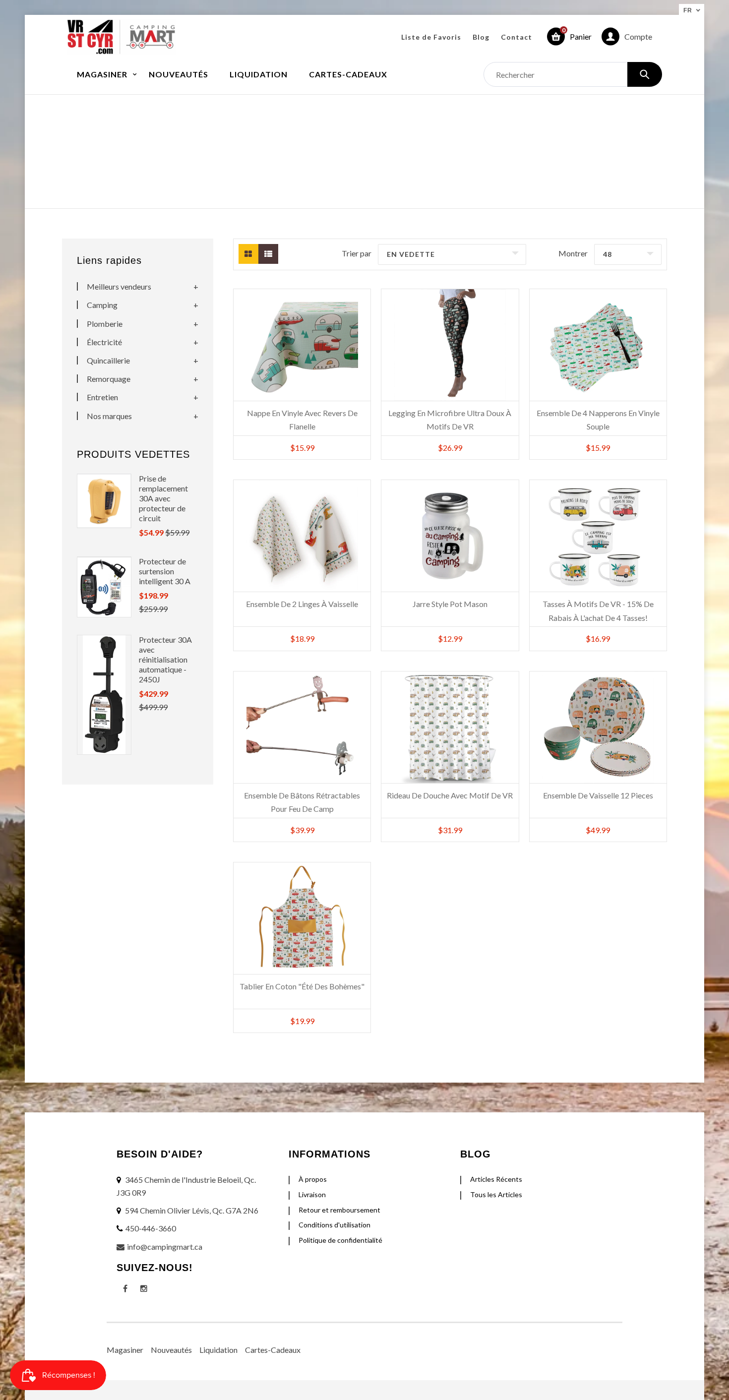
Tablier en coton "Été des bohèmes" (302, 986)
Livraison (312, 1194)
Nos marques (109, 416)
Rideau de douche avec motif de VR (450, 795)
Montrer (573, 253)
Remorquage (108, 378)
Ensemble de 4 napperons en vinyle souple (598, 419)
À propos (313, 1179)
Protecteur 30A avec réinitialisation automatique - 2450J (165, 659)
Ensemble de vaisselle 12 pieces (598, 795)
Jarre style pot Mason (450, 604)
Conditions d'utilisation (334, 1224)
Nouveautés (171, 1349)
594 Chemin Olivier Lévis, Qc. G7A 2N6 (191, 1210)
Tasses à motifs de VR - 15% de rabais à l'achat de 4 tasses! (598, 610)
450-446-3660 (150, 1228)
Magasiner (125, 1349)
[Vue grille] (248, 254)
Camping (102, 304)
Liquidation (218, 1349)
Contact (516, 37)
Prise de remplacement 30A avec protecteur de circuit (163, 498)
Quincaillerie (108, 360)
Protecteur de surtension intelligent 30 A (164, 571)
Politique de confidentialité (340, 1240)
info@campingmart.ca (164, 1246)
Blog (481, 37)
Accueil (315, 141)
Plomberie (104, 323)
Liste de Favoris (431, 37)
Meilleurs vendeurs (119, 286)
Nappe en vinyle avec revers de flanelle (302, 419)
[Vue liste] (268, 254)
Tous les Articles (496, 1194)
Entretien (102, 397)
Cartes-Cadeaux (273, 1349)
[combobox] (573, 74)
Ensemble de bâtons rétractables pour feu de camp (302, 802)
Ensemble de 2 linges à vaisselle (302, 604)
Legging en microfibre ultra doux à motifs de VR (449, 419)
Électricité (104, 342)
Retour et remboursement (339, 1210)
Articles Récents (496, 1179)
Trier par (356, 253)
